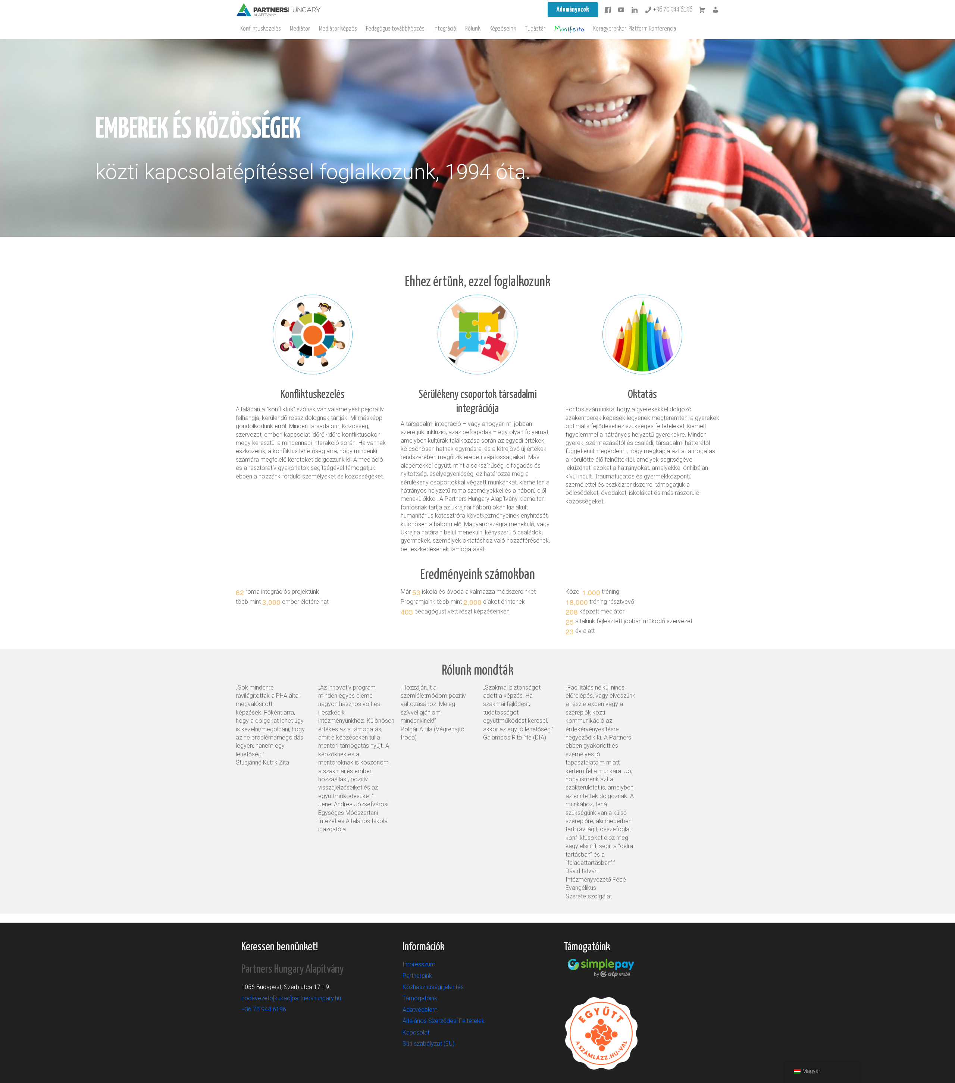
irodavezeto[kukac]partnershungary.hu (291, 998)
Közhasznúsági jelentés (433, 987)
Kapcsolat (416, 1032)
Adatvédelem (420, 1009)
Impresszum (419, 964)
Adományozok (573, 9)
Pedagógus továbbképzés (395, 29)
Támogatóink (420, 998)
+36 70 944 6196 (672, 9)
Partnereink (417, 975)
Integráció (444, 29)
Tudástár (535, 29)
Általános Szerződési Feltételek (444, 1020)
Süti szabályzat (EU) (428, 1043)
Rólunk (472, 29)
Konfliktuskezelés (260, 29)
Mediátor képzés (338, 29)
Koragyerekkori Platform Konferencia (634, 29)
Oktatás (642, 394)
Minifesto (569, 29)
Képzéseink (502, 29)
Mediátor (300, 29)
